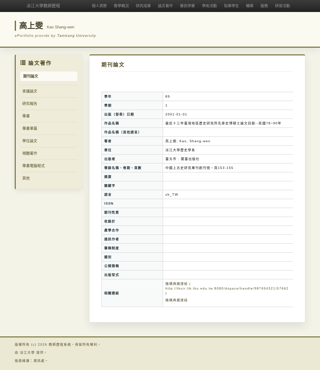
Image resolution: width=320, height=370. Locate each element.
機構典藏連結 (176, 300)
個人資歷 (99, 6)
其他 (26, 178)
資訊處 (39, 360)
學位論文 (29, 141)
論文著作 (165, 6)
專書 (26, 116)
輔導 (249, 6)
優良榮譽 (187, 6)
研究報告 (29, 104)
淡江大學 (27, 352)
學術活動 (209, 6)
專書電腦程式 (33, 166)
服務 (264, 6)
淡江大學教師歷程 (43, 6)
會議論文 (29, 91)
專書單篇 (29, 128)
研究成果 (143, 6)
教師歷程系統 (60, 344)
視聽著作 (29, 153)
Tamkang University (76, 36)
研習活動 (282, 6)
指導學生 (231, 6)
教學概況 (121, 6)
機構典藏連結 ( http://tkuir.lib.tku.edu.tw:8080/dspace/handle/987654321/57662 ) (227, 288)
